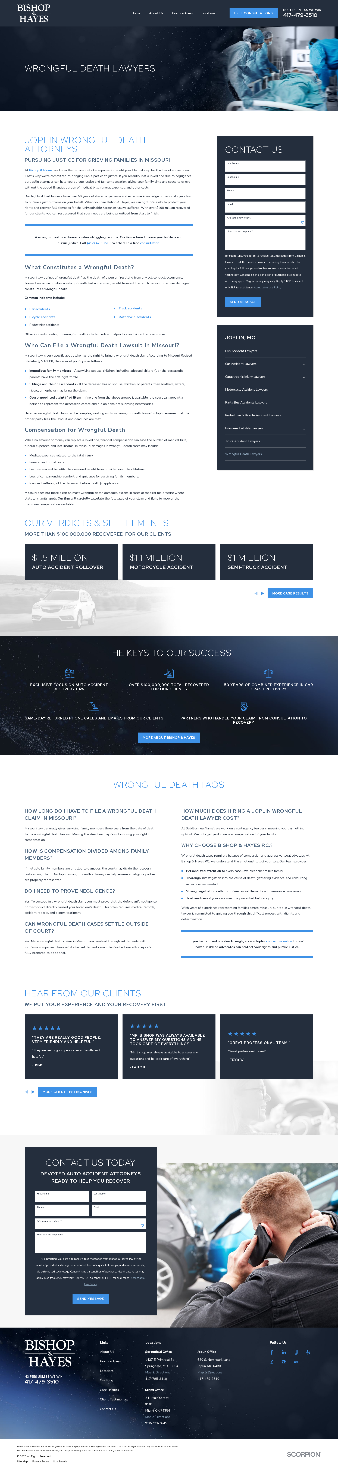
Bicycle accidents (42, 317)
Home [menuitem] (136, 13)
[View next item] (262, 593)
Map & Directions (157, 1372)
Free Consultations (253, 13)
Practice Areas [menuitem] (182, 13)
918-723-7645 (156, 1423)
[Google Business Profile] (297, 1361)
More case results (290, 593)
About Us (107, 1352)
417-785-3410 (156, 1379)
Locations (107, 1371)
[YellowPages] (285, 1361)
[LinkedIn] (285, 1352)
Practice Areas (110, 1361)
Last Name (233, 177)
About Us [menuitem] (156, 13)
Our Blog (106, 1380)
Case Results (109, 1390)
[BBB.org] (273, 1361)
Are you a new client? (239, 217)
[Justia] (297, 1352)
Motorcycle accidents (134, 317)
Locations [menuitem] (208, 13)
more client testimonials (68, 1092)
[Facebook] (273, 1352)
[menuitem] (265, 351)
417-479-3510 (300, 15)
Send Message (243, 302)
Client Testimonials (114, 1399)
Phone (230, 190)
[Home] (34, 13)
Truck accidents (130, 308)
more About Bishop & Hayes (169, 738)
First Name (233, 163)
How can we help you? (240, 231)
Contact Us (108, 1409)
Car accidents (39, 309)
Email (230, 204)
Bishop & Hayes (40, 170)
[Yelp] (309, 1352)
